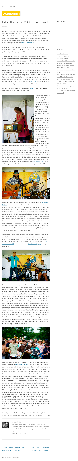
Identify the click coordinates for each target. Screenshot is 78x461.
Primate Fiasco (23, 415)
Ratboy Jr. (31, 415)
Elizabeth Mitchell (31, 413)
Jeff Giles (16, 415)
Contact (12, 7)
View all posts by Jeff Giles (20, 433)
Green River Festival (27, 43)
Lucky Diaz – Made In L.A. (64, 58)
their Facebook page (34, 244)
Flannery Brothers (42, 413)
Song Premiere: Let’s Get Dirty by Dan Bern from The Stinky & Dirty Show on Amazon (66, 81)
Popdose (32, 88)
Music (18, 413)
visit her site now (38, 162)
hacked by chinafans (62, 54)
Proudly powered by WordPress (10, 457)
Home (4, 7)
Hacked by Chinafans (62, 56)
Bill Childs (33, 81)
